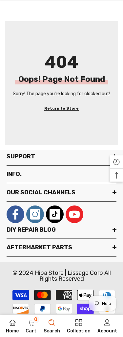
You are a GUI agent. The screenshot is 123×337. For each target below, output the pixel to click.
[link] (31, 326)
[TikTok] (55, 214)
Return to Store (61, 108)
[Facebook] (15, 214)
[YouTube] (74, 214)
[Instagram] (35, 214)
